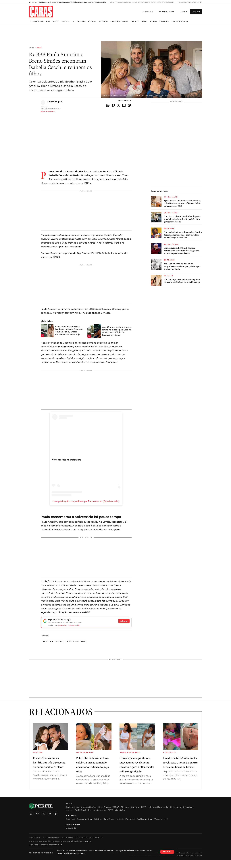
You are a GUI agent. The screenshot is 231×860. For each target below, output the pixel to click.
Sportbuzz (101, 810)
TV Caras (103, 21)
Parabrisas (130, 819)
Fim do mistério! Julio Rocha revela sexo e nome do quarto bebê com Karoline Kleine (180, 762)
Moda (56, 21)
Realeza (81, 21)
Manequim (188, 807)
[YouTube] (49, 813)
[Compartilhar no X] (118, 105)
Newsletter (168, 12)
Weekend (158, 819)
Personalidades (119, 21)
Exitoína (97, 819)
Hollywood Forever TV (158, 807)
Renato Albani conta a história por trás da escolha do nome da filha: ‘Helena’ (49, 762)
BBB (48, 21)
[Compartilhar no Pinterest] (129, 105)
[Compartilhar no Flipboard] (124, 105)
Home (31, 47)
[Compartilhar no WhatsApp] (108, 105)
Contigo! (135, 807)
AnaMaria (70, 807)
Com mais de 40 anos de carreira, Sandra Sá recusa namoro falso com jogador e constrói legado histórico (183, 235)
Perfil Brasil (80, 810)
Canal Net (70, 819)
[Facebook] (37, 813)
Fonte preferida (74, 625)
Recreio (91, 810)
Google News (62, 625)
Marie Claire (108, 819)
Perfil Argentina (144, 819)
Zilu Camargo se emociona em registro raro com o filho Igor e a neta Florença (182, 280)
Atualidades (36, 21)
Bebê (39, 47)
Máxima (69, 810)
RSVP (144, 21)
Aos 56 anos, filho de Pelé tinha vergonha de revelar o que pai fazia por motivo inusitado (182, 266)
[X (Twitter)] (43, 813)
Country (164, 21)
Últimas (92, 21)
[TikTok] (55, 813)
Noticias (120, 819)
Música (65, 21)
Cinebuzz (125, 807)
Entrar (184, 12)
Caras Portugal (180, 21)
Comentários (49, 112)
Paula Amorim (76, 641)
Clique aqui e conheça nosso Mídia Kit (45, 845)
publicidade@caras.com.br (79, 841)
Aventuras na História (86, 807)
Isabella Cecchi (52, 641)
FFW (143, 807)
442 (166, 819)
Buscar (149, 12)
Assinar (196, 11)
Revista (135, 21)
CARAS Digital (54, 101)
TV (73, 21)
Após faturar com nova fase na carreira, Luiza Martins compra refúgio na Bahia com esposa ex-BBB (182, 203)
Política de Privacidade (41, 853)
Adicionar (124, 621)
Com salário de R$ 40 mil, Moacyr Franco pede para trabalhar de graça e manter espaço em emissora (181, 251)
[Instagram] (31, 813)
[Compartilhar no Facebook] (113, 105)
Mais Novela (175, 807)
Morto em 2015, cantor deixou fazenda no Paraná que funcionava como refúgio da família (141, 2)
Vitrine (153, 21)
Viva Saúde (120, 810)
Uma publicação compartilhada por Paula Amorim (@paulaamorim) (86, 501)
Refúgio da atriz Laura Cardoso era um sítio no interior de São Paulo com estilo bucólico (72, 2)
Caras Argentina (84, 819)
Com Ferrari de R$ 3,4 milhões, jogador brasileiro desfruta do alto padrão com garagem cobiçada (182, 219)
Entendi (167, 852)
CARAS (115, 807)
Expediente (71, 828)
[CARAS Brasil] (41, 11)
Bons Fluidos (104, 807)
